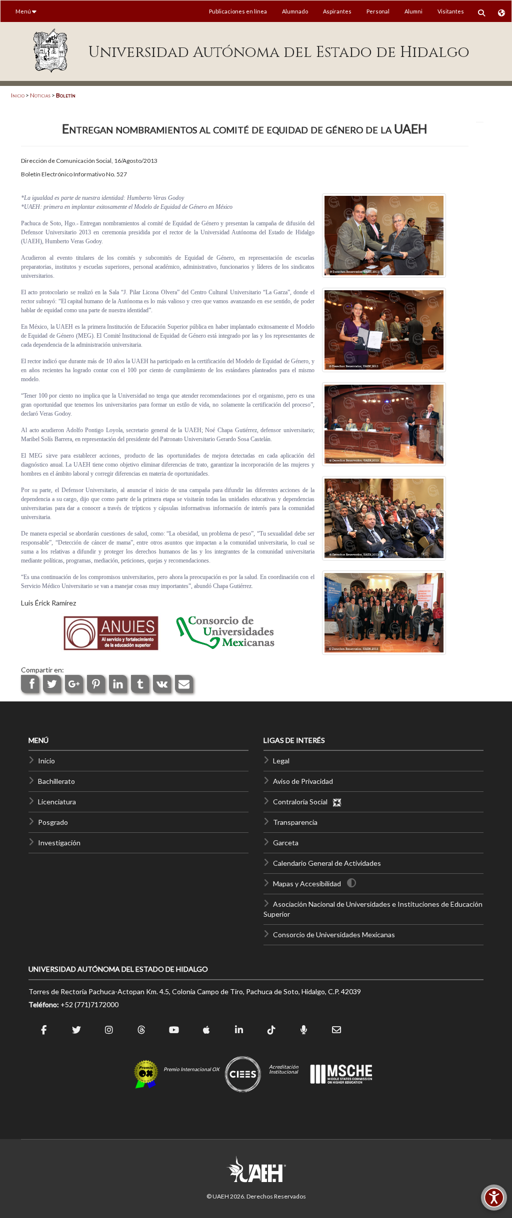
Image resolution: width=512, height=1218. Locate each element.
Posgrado (53, 822)
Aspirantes (337, 11)
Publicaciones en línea (238, 11)
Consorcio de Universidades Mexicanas (334, 934)
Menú (24, 11)
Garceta (285, 842)
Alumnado (295, 11)
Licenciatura (57, 801)
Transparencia (295, 822)
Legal (281, 760)
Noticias (40, 95)
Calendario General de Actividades (327, 863)
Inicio (17, 95)
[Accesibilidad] (494, 1198)
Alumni (413, 11)
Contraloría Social (302, 801)
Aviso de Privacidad (303, 781)
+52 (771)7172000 (89, 1004)
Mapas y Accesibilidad (307, 883)
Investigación (59, 842)
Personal (378, 11)
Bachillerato (56, 781)
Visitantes (451, 11)
